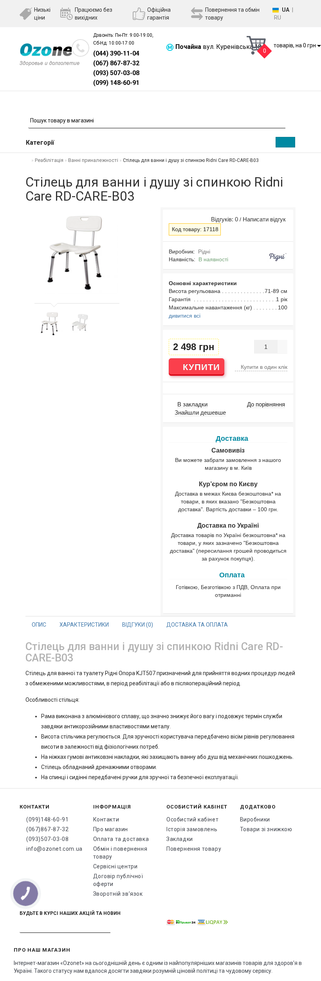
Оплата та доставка (121, 839)
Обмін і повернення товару (120, 853)
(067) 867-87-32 (116, 63)
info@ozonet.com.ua (53, 849)
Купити (200, 367)
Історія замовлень (191, 829)
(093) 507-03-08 (116, 73)
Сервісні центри (115, 866)
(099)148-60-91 (47, 819)
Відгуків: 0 (223, 219)
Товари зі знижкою (266, 829)
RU (277, 17)
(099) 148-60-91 (116, 82)
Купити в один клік (263, 367)
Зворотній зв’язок (118, 894)
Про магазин (110, 829)
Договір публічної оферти (118, 880)
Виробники (255, 819)
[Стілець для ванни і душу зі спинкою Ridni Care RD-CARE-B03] (49, 323)
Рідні (204, 251)
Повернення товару (193, 849)
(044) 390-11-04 (116, 53)
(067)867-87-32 (47, 829)
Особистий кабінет (192, 819)
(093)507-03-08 (47, 839)
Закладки (179, 839)
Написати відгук (264, 219)
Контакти (106, 819)
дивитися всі (184, 316)
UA (285, 10)
